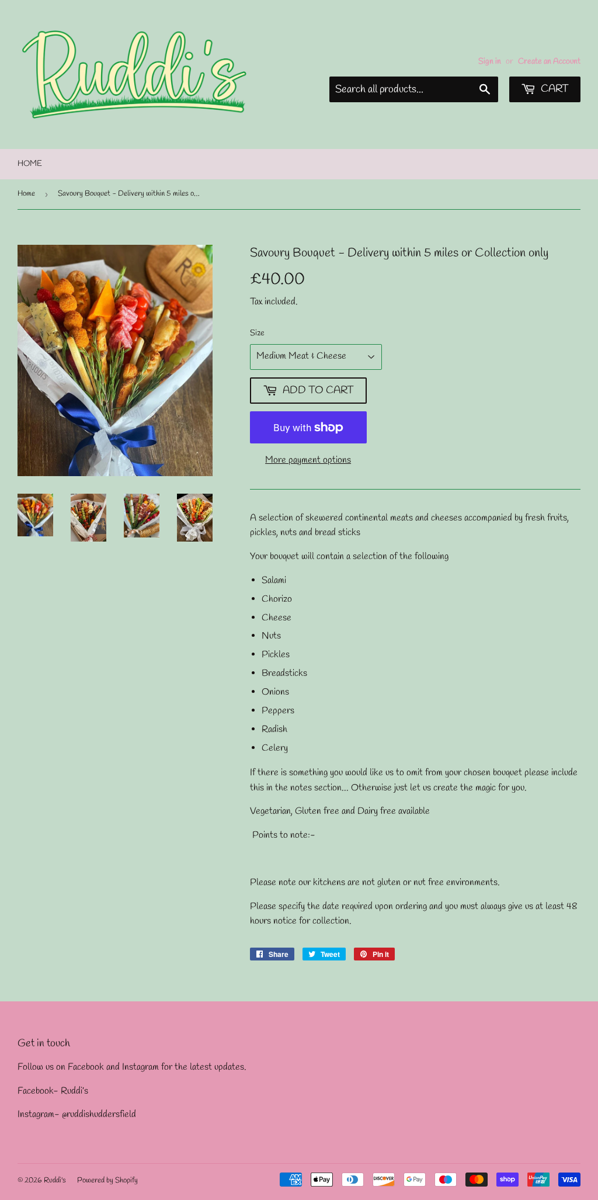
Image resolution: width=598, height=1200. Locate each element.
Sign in (489, 61)
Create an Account (549, 61)
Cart (553, 89)
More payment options (308, 460)
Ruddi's (55, 1180)
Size (257, 333)
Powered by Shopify (107, 1180)
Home (30, 163)
